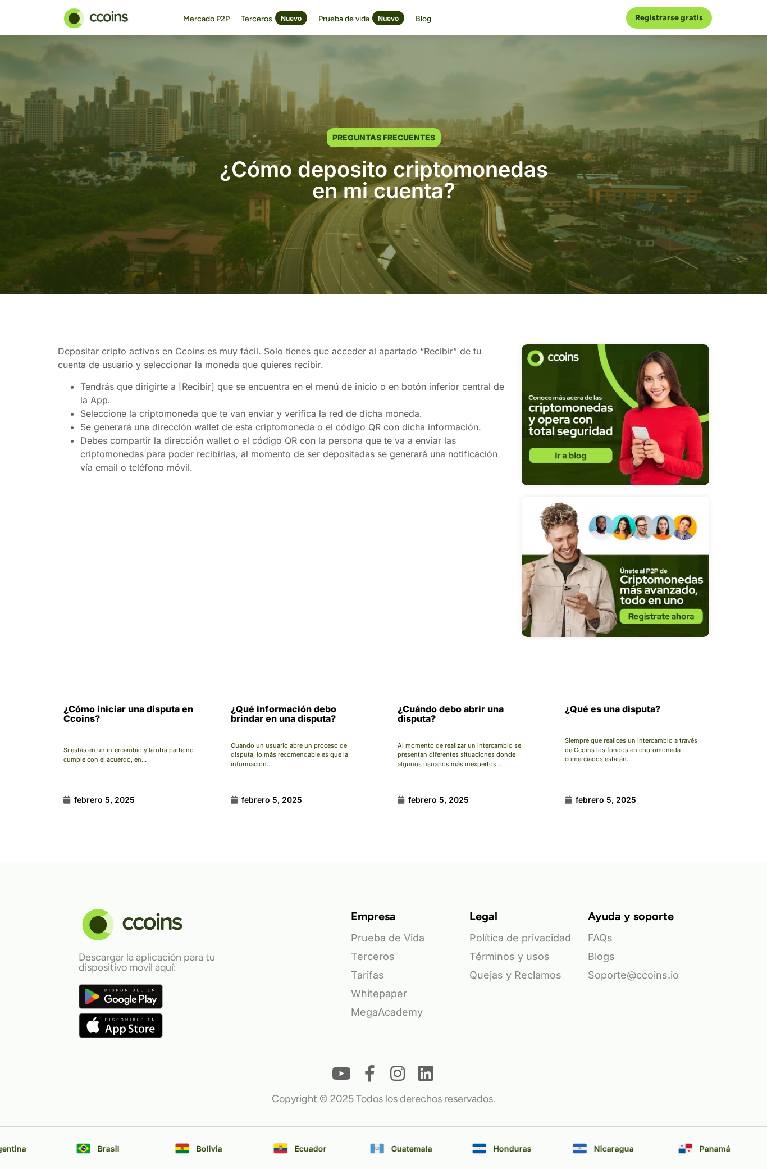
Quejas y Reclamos (515, 975)
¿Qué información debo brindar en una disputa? (283, 713)
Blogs (601, 956)
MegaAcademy (387, 1012)
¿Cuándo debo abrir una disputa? (451, 713)
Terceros (373, 956)
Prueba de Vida (387, 938)
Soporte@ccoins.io (633, 975)
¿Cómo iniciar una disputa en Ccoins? (128, 713)
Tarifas (367, 975)
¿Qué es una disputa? (612, 709)
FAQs (600, 938)
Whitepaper (379, 993)
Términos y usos (509, 956)
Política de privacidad (520, 938)
